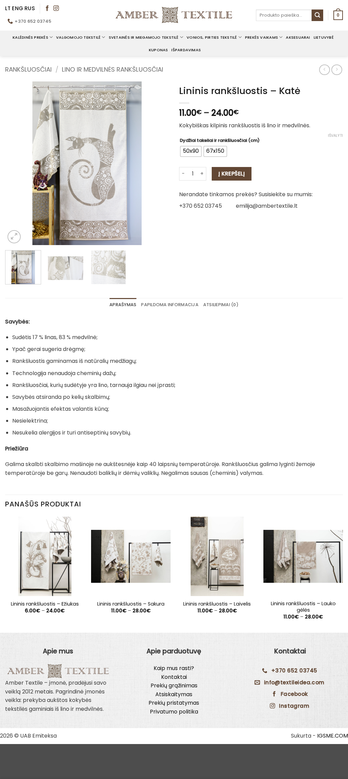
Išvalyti (335, 135)
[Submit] (317, 15)
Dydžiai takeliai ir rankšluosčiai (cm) (220, 140)
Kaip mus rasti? (174, 668)
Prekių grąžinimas (174, 685)
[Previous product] (336, 69)
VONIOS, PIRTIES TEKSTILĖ (212, 37)
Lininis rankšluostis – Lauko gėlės (303, 606)
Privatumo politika (174, 712)
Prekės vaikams (261, 37)
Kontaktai (174, 677)
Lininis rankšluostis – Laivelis (217, 604)
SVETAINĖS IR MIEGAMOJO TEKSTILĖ (144, 37)
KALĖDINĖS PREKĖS (30, 37)
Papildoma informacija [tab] (169, 305)
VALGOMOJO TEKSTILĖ (78, 37)
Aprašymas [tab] (122, 305)
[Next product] (324, 69)
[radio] (190, 151)
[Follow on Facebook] (47, 8)
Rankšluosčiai (28, 69)
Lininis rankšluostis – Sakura (130, 604)
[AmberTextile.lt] (174, 15)
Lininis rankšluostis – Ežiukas (45, 604)
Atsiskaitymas (173, 694)
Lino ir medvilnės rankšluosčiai (112, 69)
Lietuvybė (324, 37)
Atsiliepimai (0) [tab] (221, 305)
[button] (338, 15)
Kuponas (158, 50)
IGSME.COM (332, 736)
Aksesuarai (298, 37)
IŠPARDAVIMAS (186, 50)
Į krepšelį (232, 173)
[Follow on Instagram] (56, 8)
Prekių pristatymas (174, 703)
